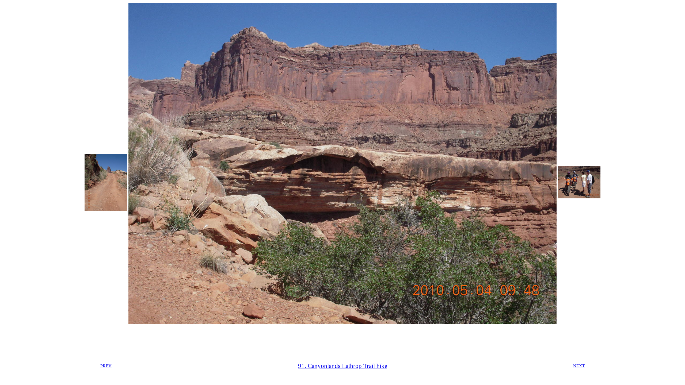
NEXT (579, 366)
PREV (106, 366)
